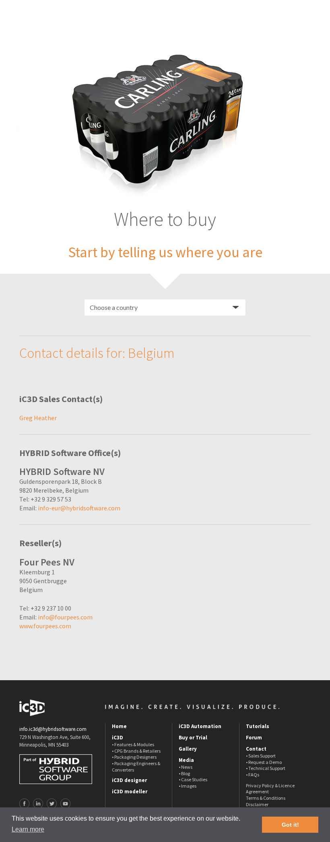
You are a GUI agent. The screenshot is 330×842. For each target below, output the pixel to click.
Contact (256, 749)
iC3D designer (129, 780)
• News (185, 767)
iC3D (117, 738)
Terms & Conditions (265, 798)
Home (119, 726)
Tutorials (257, 726)
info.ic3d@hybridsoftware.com (53, 729)
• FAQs (252, 775)
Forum (254, 738)
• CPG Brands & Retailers (136, 751)
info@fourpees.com (65, 617)
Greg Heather (38, 418)
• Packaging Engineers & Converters (136, 766)
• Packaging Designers (134, 757)
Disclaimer (257, 804)
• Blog (184, 773)
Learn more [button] (28, 829)
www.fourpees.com (45, 626)
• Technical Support (265, 768)
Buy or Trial (193, 738)
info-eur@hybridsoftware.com (79, 508)
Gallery (188, 749)
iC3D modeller (129, 791)
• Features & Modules (133, 744)
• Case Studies (193, 779)
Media (186, 760)
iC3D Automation (200, 726)
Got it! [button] (290, 824)
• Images (187, 786)
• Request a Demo (264, 762)
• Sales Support (261, 756)
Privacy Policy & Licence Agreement (270, 788)
